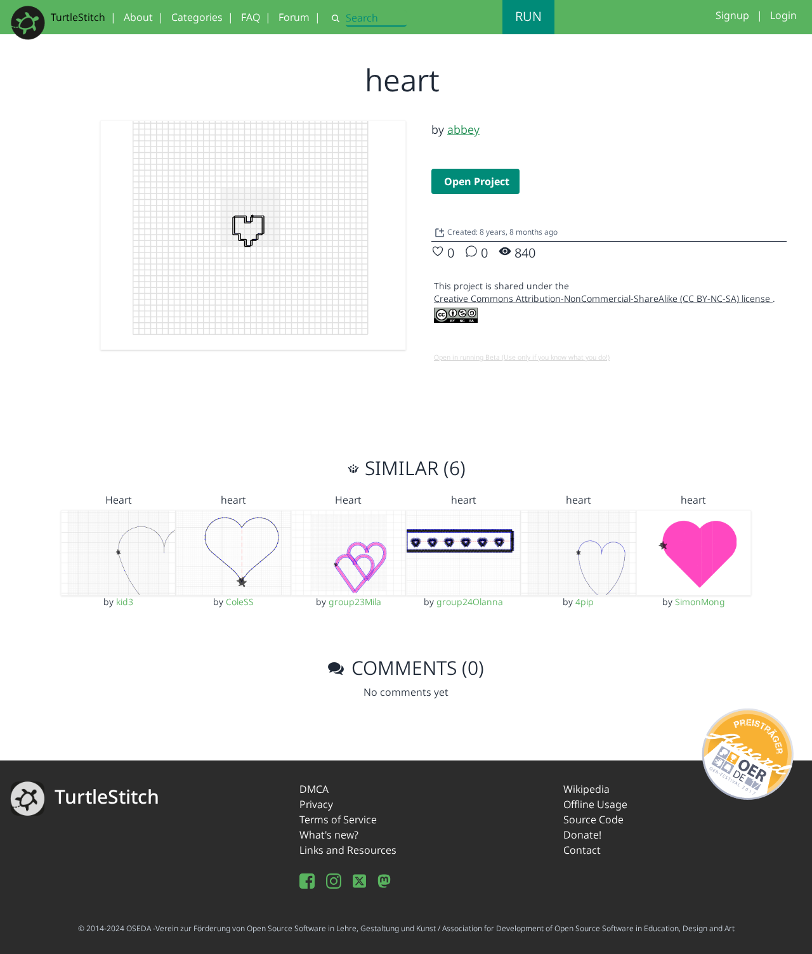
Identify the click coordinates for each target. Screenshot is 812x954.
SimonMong (700, 602)
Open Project (476, 181)
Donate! (582, 835)
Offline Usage (595, 804)
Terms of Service (338, 820)
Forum (294, 17)
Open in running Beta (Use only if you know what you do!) (522, 357)
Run (528, 16)
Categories (197, 17)
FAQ (250, 17)
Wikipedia (586, 789)
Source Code (593, 820)
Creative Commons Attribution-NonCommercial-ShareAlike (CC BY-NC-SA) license (603, 298)
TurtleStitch (78, 17)
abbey (463, 129)
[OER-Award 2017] (748, 752)
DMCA (314, 789)
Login (783, 15)
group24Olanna (469, 602)
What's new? (328, 835)
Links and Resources (347, 850)
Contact (582, 850)
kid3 (124, 602)
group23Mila (355, 602)
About (138, 17)
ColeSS (240, 602)
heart (233, 500)
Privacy (316, 804)
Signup (732, 15)
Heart (118, 500)
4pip (584, 602)
